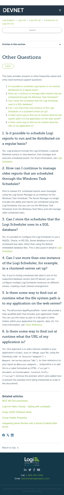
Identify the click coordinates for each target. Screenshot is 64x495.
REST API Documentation (15, 401)
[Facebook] (3, 435)
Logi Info (22, 20)
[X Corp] (8, 435)
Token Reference (33, 324)
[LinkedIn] (12, 435)
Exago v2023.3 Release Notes (17, 412)
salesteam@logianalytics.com (35, 478)
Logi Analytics (8, 20)
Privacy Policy (28, 491)
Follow (8, 66)
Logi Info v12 (35, 20)
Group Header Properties (14, 417)
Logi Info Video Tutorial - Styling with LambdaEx (26, 406)
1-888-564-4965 (34, 475)
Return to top (9, 447)
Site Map (38, 491)
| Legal (57, 489)
